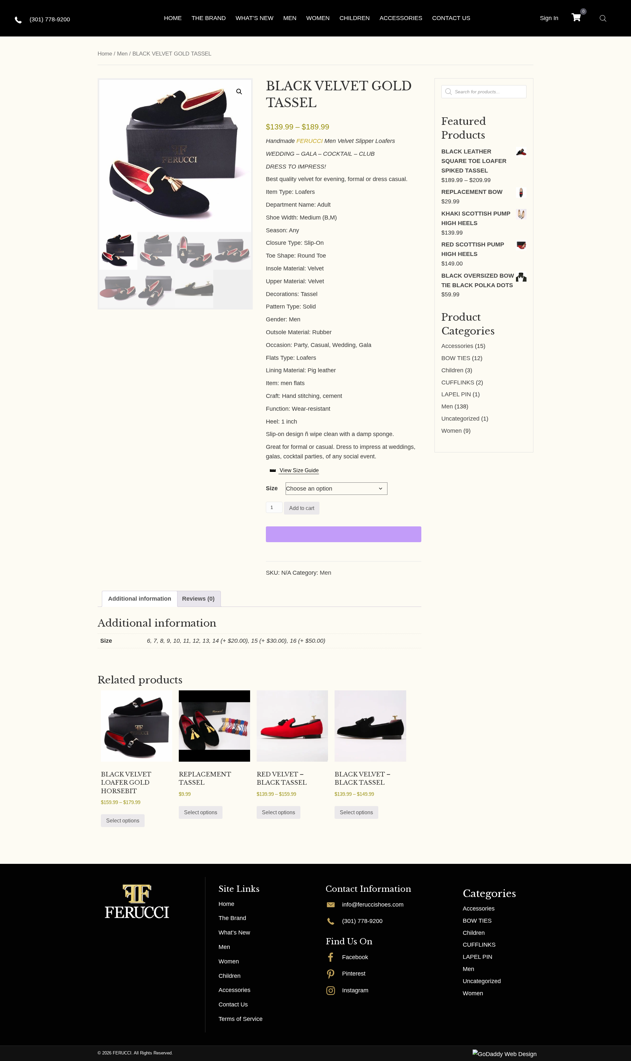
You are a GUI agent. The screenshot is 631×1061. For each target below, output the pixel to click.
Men (122, 54)
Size (272, 488)
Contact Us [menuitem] (233, 1004)
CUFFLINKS (457, 382)
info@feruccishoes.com (373, 904)
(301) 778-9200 (50, 19)
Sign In (549, 18)
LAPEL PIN (456, 394)
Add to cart (301, 508)
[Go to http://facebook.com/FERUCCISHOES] (334, 957)
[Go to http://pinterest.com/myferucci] (334, 973)
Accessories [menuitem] (234, 990)
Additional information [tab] (139, 598)
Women (451, 430)
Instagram (355, 990)
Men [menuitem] (224, 947)
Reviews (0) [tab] (198, 598)
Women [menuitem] (229, 961)
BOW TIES (455, 358)
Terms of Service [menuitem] (241, 1019)
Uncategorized (460, 418)
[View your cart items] (576, 18)
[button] (239, 92)
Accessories (457, 346)
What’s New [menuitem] (234, 932)
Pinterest (353, 973)
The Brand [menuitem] (232, 918)
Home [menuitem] (226, 903)
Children (452, 370)
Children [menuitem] (230, 975)
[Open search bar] (603, 18)
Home (105, 54)
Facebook (355, 957)
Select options (122, 820)
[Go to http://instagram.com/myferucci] (334, 990)
